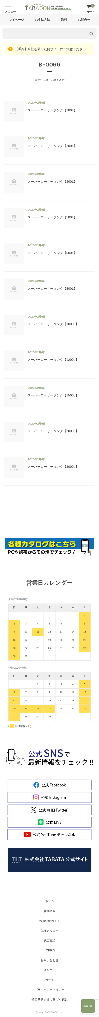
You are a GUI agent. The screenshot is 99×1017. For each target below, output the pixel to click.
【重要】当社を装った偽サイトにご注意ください (50, 49)
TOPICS (49, 950)
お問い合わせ (49, 960)
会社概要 (49, 911)
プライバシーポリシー (49, 989)
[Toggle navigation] (7, 7)
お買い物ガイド (49, 921)
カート (49, 980)
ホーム (49, 901)
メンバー (49, 970)
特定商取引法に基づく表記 (49, 999)
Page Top (88, 1006)
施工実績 (49, 940)
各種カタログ (49, 931)
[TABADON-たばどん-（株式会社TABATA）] (47, 7)
